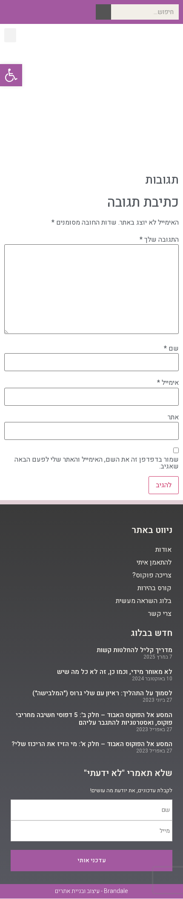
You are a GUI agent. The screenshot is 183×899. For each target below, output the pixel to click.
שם (171, 348)
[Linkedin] (23, 12)
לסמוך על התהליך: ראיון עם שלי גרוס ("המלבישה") (102, 693)
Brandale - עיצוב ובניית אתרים (91, 891)
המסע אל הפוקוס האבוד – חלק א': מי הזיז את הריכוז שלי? (91, 744)
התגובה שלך (159, 239)
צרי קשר (160, 614)
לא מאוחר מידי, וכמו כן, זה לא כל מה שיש (114, 671)
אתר (173, 417)
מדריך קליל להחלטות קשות (134, 650)
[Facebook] (50, 12)
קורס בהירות (154, 588)
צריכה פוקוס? (152, 575)
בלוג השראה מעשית (144, 601)
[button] (10, 35)
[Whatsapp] (10, 12)
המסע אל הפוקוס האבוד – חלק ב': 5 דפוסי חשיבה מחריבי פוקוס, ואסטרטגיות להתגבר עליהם (94, 718)
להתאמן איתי (154, 562)
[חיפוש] (103, 12)
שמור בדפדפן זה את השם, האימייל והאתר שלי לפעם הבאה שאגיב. (96, 463)
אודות (163, 550)
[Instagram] (37, 12)
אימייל (168, 382)
